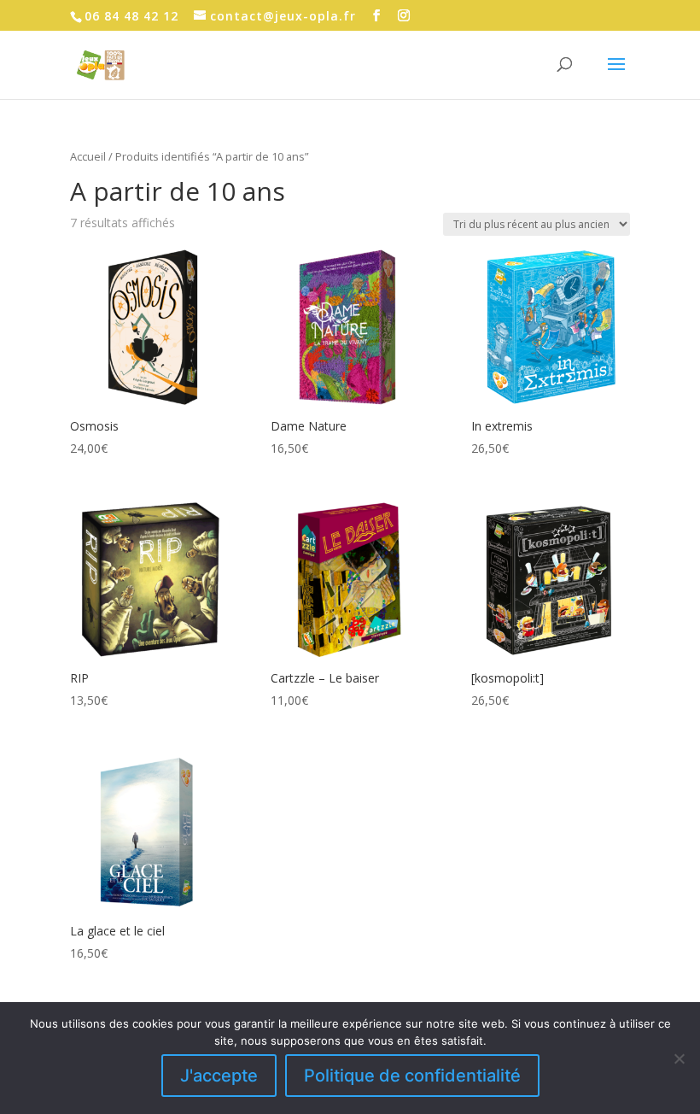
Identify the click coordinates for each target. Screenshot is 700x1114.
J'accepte (219, 1075)
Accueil (88, 156)
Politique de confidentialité (412, 1075)
